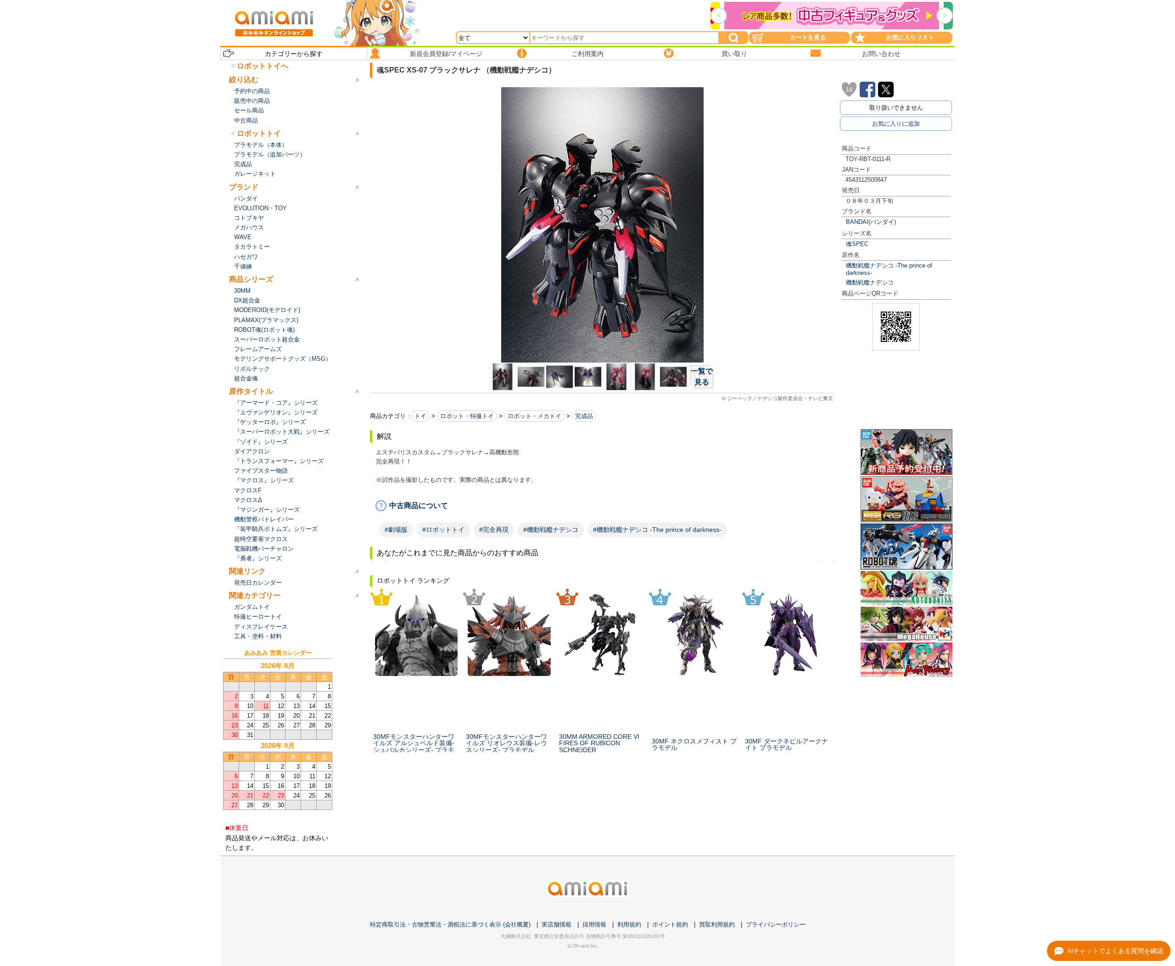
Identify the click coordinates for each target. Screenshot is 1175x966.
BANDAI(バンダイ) (871, 221)
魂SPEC (857, 243)
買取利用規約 (717, 924)
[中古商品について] (602, 506)
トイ (420, 416)
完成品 (584, 416)
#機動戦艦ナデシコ (550, 529)
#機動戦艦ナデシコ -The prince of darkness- (657, 529)
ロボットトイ (259, 133)
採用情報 (594, 924)
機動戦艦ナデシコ (870, 282)
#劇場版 (396, 529)
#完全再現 (494, 529)
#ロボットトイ (443, 529)
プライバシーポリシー (776, 924)
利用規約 (629, 924)
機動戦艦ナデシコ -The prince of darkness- (889, 269)
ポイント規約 (670, 924)
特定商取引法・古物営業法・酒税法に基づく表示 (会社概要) (450, 924)
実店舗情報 (556, 924)
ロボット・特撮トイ (467, 416)
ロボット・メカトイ (534, 416)
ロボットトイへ (262, 66)
